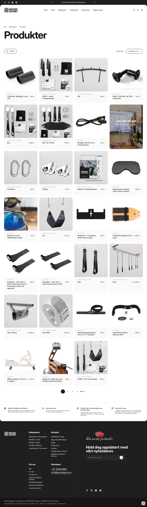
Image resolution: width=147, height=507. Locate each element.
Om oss (31, 472)
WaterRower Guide (57, 437)
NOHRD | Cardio (34, 440)
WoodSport (10, 94)
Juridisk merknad (61, 503)
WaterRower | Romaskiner (38, 437)
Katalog (54, 448)
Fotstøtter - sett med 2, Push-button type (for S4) (52, 283)
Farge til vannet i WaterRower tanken (15, 237)
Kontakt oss (33, 474)
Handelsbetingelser (35, 482)
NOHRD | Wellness (35, 445)
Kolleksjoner (13, 27)
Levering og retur (35, 488)
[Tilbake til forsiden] (5, 27)
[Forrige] (52, 2)
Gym (114, 282)
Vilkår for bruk (43, 503)
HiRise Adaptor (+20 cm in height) (16, 380)
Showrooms (55, 445)
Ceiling (45, 189)
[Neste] (94, 2)
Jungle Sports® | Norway (49, 94)
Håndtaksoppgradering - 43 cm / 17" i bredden (87, 334)
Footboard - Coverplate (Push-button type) (87, 237)
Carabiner (11, 189)
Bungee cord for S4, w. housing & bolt (86, 144)
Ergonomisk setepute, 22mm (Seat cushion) (121, 190)
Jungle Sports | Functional (38, 448)
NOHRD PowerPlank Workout (58, 455)
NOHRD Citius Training (59, 451)
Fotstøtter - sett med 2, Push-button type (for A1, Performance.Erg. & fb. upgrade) (17, 285)
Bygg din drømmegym (59, 440)
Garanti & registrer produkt (35, 478)
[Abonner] (121, 457)
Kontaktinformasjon (51, 503)
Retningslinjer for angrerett (21, 503)
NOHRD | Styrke (34, 442)
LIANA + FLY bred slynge (87, 379)
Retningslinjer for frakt (33, 503)
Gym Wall (46, 333)
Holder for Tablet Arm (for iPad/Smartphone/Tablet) (52, 380)
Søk (30, 469)
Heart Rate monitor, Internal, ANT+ (120, 334)
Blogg (53, 442)
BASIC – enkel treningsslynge (48, 97)
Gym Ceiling (12, 333)
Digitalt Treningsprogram (87, 189)
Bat (79, 96)
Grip (79, 282)
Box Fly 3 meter (48, 143)
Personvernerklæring (36, 485)
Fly (43, 236)
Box (8, 143)
